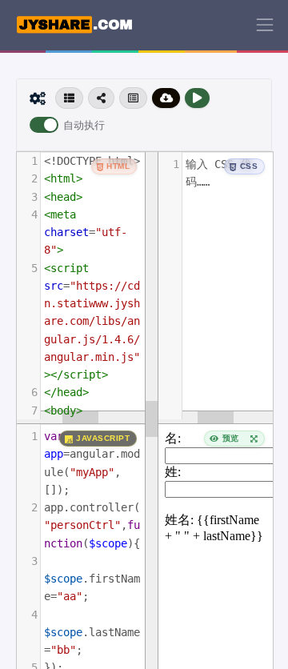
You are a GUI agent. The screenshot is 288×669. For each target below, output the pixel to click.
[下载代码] (166, 98)
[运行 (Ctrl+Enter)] (197, 98)
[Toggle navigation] (264, 24)
